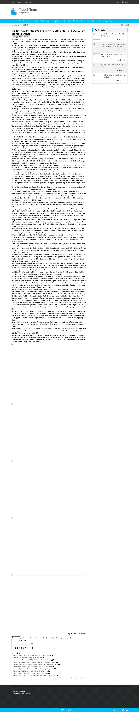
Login (118, 2)
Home (12, 2)
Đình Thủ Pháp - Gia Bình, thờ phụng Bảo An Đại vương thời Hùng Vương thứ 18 (35, 664)
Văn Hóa (68, 21)
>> (84, 678)
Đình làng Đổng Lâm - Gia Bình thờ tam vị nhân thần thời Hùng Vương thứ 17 (35, 675)
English (127, 25)
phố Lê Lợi (28, 638)
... (80, 678)
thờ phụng (65, 638)
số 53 (23, 638)
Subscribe (125, 2)
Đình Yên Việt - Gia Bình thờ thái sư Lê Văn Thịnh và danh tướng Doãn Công (34, 662)
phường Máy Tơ (35, 638)
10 (32, 648)
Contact (26, 2)
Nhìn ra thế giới (92, 21)
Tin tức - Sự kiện (22, 21)
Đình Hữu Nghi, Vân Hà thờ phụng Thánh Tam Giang (28, 658)
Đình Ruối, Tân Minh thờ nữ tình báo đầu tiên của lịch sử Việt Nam (32, 660)
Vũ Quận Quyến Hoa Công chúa (77, 638)
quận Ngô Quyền (44, 638)
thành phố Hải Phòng (55, 638)
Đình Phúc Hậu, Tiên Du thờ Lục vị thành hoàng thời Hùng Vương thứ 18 (33, 669)
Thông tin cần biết (57, 21)
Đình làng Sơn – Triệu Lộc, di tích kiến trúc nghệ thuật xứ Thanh (31, 655)
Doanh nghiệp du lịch (105, 21)
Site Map (18, 2)
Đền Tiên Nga (17, 638)
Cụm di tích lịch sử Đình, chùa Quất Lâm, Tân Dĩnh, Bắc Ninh (30, 671)
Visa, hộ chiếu (45, 21)
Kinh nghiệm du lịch (79, 21)
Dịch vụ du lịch (34, 21)
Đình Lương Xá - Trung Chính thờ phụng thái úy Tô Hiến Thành (30, 673)
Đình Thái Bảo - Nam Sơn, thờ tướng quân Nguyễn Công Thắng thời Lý (33, 666)
